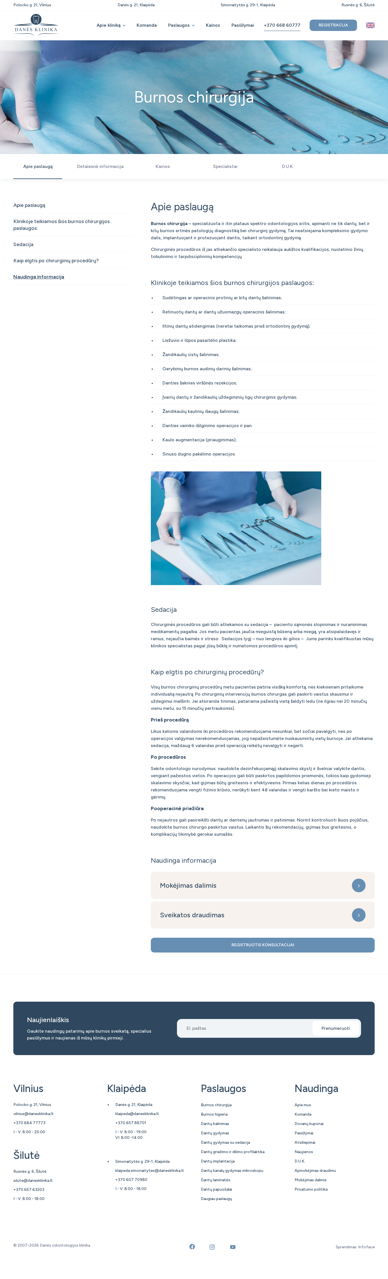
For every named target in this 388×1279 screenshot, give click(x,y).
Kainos (213, 25)
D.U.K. (300, 1161)
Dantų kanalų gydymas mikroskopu (232, 1170)
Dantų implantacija (218, 1161)
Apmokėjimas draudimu (315, 1170)
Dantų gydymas (215, 1133)
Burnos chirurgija (216, 1105)
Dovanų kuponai (309, 1123)
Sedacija (23, 244)
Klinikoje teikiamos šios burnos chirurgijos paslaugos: (61, 224)
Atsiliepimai (305, 1142)
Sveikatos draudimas (192, 915)
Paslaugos (179, 25)
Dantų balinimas (215, 1123)
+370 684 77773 (29, 1122)
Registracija (333, 25)
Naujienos (304, 1151)
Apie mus (303, 1105)
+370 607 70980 (131, 1179)
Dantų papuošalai (216, 1189)
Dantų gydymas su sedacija (225, 1142)
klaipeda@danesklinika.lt (137, 1113)
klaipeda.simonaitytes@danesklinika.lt (149, 1170)
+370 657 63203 (28, 1189)
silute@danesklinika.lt (33, 1180)
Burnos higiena (214, 1114)
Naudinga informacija (38, 277)
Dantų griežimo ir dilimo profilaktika (232, 1151)
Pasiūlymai (242, 25)
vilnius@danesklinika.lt (33, 1113)
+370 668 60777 (282, 25)
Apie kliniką (108, 25)
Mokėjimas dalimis (188, 885)
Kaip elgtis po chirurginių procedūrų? (56, 260)
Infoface (366, 1247)
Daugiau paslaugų (216, 1198)
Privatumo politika (311, 1189)
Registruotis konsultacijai (262, 945)
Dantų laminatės (215, 1180)
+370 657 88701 (130, 1122)
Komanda (147, 25)
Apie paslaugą (29, 205)
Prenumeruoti (336, 1028)
